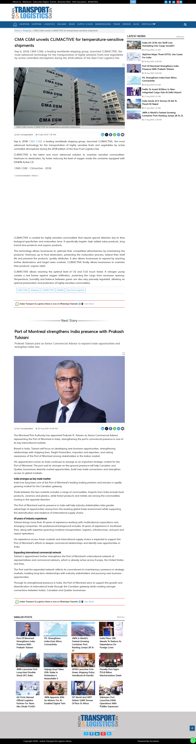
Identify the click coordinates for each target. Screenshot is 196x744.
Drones (127, 24)
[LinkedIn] (102, 134)
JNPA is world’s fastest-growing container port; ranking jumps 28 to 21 (83, 644)
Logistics (49, 24)
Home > (19, 30)
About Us (17, 2)
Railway (62, 24)
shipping (35, 290)
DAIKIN (60, 290)
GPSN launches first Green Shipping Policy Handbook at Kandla (83, 672)
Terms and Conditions (105, 729)
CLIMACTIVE (48, 290)
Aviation (24, 24)
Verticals (147, 24)
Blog (136, 24)
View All (121, 617)
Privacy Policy (87, 729)
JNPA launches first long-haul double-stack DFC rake (27, 672)
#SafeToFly (93, 2)
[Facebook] (110, 134)
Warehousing (103, 24)
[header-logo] (32, 12)
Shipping (37, 24)
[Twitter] (106, 134)
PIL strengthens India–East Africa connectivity (53, 641)
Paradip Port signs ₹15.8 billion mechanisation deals (110, 672)
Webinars (27, 2)
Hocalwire (154, 741)
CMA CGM (35, 141)
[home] (15, 24)
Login (133, 2)
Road (72, 24)
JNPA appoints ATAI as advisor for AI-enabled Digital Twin (54, 700)
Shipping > (28, 30)
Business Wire (64, 2)
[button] (69, 65)
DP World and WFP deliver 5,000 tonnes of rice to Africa (82, 700)
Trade (116, 24)
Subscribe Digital (41, 2)
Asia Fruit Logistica (75, 290)
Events (53, 2)
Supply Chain (85, 24)
